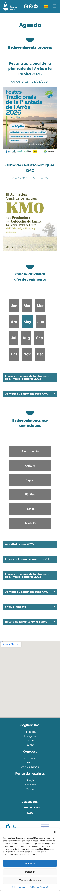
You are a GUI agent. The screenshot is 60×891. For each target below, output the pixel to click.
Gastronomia (30, 451)
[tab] (30, 377)
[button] (55, 832)
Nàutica (30, 494)
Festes (30, 508)
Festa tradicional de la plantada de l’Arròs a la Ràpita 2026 (30, 69)
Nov (27, 354)
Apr (14, 322)
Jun (40, 322)
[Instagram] (26, 6)
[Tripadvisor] (36, 6)
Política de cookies (20, 887)
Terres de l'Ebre (30, 807)
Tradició (30, 523)
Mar (27, 305)
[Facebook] (31, 6)
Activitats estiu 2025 (19, 544)
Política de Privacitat (39, 887)
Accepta (30, 863)
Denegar (30, 871)
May (27, 322)
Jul (13, 338)
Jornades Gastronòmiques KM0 (26, 394)
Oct (14, 354)
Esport (30, 480)
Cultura (30, 465)
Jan (14, 305)
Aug (26, 338)
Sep (39, 338)
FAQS (30, 813)
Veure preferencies (30, 880)
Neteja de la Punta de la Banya (26, 622)
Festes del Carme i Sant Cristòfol (27, 559)
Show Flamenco (15, 607)
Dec (40, 354)
